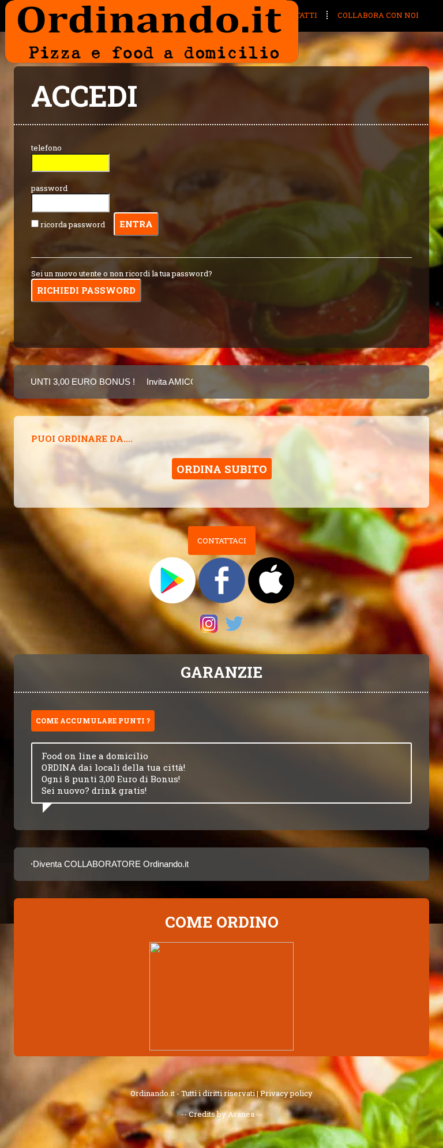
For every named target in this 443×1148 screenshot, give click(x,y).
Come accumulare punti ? (93, 720)
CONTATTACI (221, 540)
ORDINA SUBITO (222, 469)
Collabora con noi (378, 15)
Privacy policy (286, 1093)
